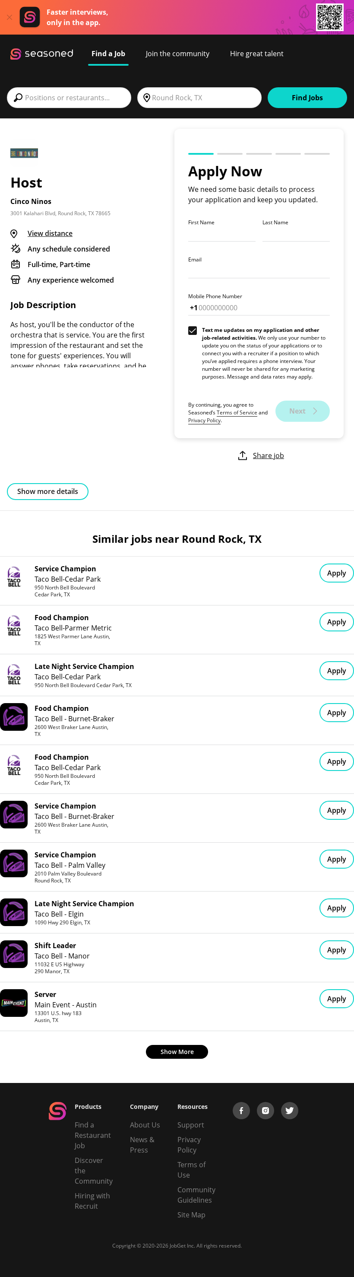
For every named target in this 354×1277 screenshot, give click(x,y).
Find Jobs (307, 97)
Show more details (47, 491)
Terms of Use (191, 1170)
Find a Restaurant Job (93, 1135)
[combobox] (69, 97)
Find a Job (108, 53)
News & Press (142, 1145)
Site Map (191, 1215)
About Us (145, 1125)
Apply (336, 573)
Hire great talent (257, 53)
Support (190, 1125)
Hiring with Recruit (92, 1201)
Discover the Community (94, 1171)
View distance (50, 233)
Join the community (177, 53)
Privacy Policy (204, 420)
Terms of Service (237, 412)
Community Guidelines (196, 1195)
